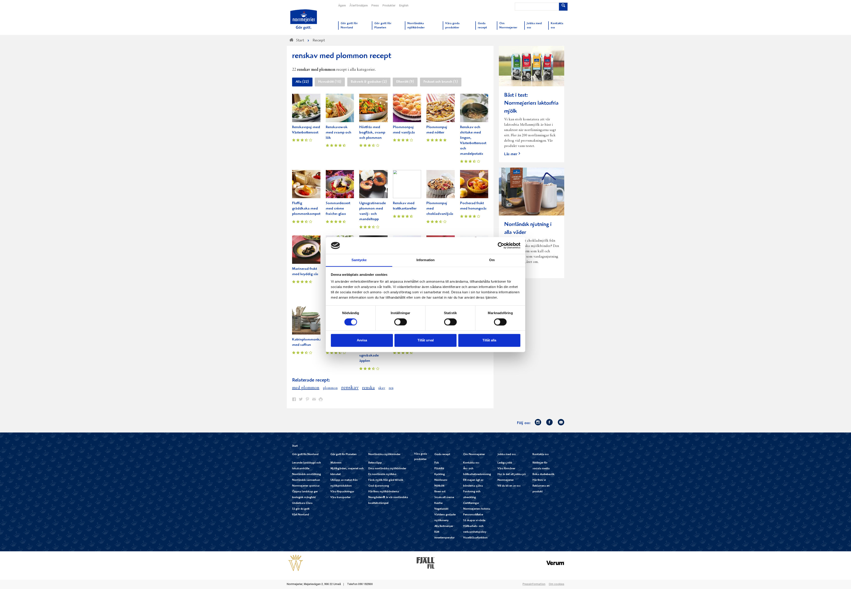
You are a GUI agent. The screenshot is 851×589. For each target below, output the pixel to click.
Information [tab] (425, 260)
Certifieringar (471, 503)
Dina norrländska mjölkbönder (387, 468)
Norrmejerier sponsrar (306, 486)
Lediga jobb (505, 463)
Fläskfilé (439, 468)
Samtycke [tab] (359, 260)
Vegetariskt (441, 509)
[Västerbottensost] (295, 563)
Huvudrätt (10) (329, 82)
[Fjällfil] (425, 563)
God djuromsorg (378, 486)
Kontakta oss (471, 463)
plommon (330, 388)
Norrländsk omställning (306, 474)
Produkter (389, 5)
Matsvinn (336, 463)
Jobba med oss (507, 454)
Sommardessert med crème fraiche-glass (338, 209)
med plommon (305, 388)
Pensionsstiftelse (473, 514)
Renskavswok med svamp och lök (338, 132)
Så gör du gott (300, 509)
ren (391, 388)
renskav (350, 387)
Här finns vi (539, 480)
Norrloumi (440, 480)
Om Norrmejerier (474, 454)
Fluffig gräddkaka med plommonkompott (306, 209)
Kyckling (439, 474)
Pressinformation (534, 584)
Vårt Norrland (300, 514)
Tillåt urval (426, 340)
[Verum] (555, 563)
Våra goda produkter (420, 457)
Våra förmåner (506, 468)
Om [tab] (492, 260)
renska (368, 388)
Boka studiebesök (543, 474)
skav (381, 388)
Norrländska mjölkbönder (384, 454)
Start (295, 446)
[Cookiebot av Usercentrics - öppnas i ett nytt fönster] (501, 245)
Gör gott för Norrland (305, 454)
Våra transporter (340, 497)
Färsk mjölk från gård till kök (385, 480)
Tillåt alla (489, 340)
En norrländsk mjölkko (382, 474)
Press (375, 5)
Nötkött (439, 486)
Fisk (436, 463)
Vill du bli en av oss (509, 486)
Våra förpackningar (342, 491)
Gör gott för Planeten (343, 454)
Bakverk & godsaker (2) (369, 82)
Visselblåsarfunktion (475, 537)
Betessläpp (375, 463)
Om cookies (556, 584)
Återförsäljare (358, 5)
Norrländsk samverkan (306, 480)
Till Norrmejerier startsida (303, 19)
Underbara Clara (302, 503)
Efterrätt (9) (405, 82)
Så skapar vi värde (474, 520)
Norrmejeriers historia (476, 509)
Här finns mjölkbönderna (383, 491)
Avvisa (362, 340)
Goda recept (442, 454)
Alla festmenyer (443, 526)
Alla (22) (302, 82)
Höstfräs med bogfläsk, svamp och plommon (372, 132)
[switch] (400, 321)
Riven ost (439, 491)
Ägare (342, 5)
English (403, 5)
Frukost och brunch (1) (441, 82)
